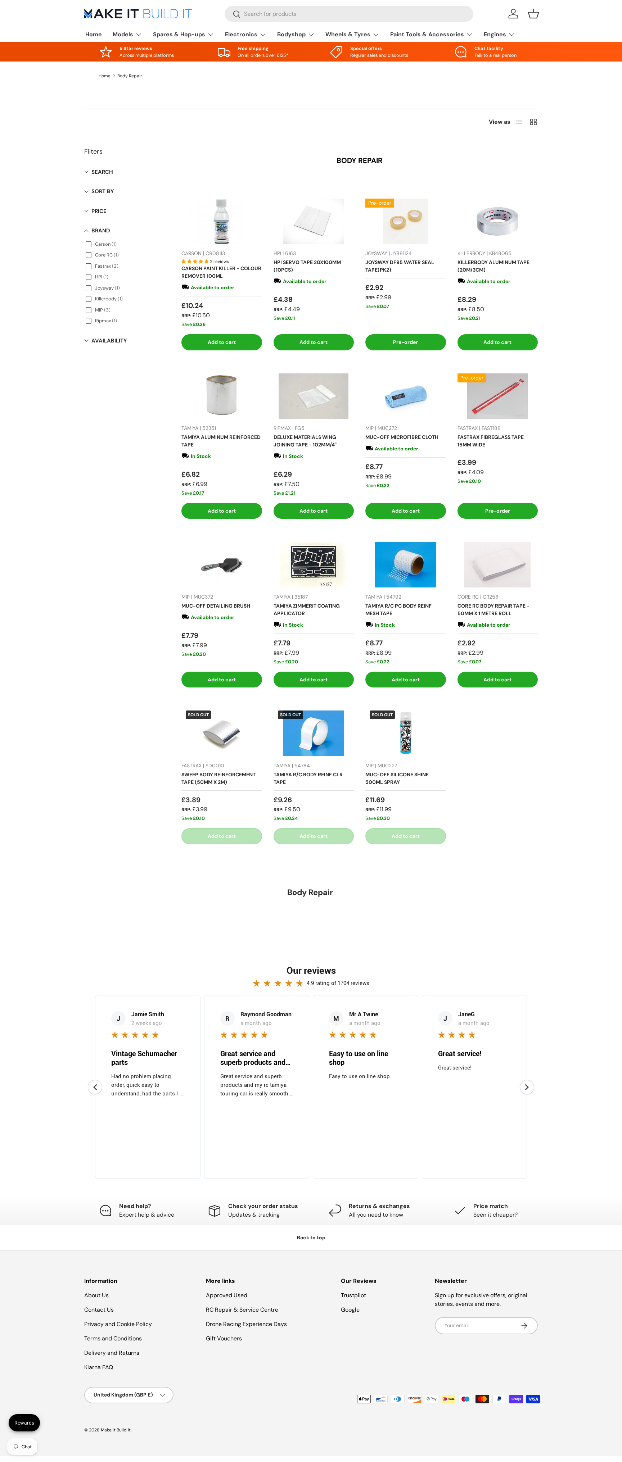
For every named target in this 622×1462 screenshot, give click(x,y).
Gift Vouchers (224, 1338)
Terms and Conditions (113, 1338)
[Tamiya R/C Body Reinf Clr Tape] (314, 733)
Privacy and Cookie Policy (118, 1324)
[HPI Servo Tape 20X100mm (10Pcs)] (314, 221)
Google (350, 1309)
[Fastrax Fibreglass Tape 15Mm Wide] (498, 396)
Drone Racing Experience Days (246, 1324)
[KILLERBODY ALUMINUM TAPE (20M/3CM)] (498, 221)
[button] (533, 14)
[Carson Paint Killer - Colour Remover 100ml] (221, 221)
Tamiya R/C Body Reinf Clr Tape (308, 778)
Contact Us (99, 1309)
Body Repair (129, 76)
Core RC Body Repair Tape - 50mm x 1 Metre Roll (493, 610)
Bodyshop (291, 34)
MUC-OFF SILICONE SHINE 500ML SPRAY (397, 778)
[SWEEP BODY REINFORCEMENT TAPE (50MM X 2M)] (221, 733)
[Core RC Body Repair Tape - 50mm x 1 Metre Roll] (498, 564)
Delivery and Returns (111, 1353)
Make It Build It (116, 1430)
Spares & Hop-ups (179, 34)
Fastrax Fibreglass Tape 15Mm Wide (491, 441)
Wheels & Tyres (347, 34)
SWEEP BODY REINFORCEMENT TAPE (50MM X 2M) (218, 778)
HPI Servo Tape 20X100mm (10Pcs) (307, 266)
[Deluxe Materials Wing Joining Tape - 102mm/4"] (314, 396)
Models (123, 34)
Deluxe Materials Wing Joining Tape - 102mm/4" (305, 441)
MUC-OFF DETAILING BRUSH (215, 606)
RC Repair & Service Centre (242, 1309)
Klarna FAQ (98, 1367)
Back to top (311, 1237)
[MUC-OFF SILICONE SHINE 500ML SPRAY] (405, 733)
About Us (96, 1295)
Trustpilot (353, 1295)
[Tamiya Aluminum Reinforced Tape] (221, 396)
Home (93, 34)
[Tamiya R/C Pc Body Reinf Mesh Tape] (405, 564)
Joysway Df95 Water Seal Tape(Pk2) (399, 266)
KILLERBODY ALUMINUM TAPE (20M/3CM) (493, 266)
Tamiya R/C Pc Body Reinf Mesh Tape (398, 610)
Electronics (241, 34)
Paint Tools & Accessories (427, 34)
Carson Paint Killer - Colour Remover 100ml (221, 272)
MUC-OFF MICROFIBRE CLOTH (401, 437)
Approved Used (226, 1295)
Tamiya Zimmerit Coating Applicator (307, 610)
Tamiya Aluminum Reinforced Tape (221, 441)
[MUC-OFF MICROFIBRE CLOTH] (405, 396)
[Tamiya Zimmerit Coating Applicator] (314, 564)
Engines (495, 34)
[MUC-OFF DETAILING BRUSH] (221, 564)
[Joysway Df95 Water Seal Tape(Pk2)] (405, 221)
